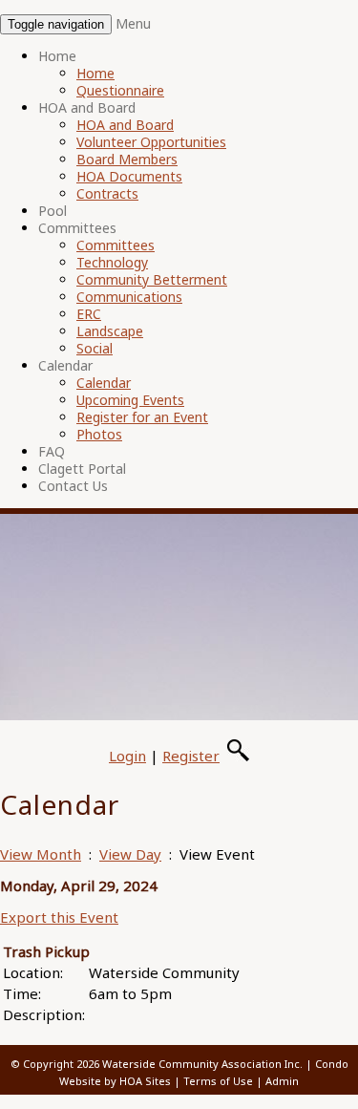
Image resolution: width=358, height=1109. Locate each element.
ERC (88, 314)
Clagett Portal (82, 468)
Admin (282, 1081)
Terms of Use (218, 1081)
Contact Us (73, 486)
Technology (112, 262)
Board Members (127, 159)
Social (94, 348)
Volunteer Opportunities (151, 142)
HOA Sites (145, 1081)
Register (191, 755)
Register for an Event (142, 417)
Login (127, 755)
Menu (133, 23)
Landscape (109, 331)
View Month (40, 854)
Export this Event (59, 917)
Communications (129, 297)
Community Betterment (151, 279)
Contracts (107, 193)
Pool (52, 211)
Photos (99, 434)
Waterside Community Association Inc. (202, 1063)
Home (57, 56)
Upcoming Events (130, 400)
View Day (130, 854)
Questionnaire (120, 90)
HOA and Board (87, 107)
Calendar (65, 365)
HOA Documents (129, 176)
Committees (77, 228)
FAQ (51, 451)
